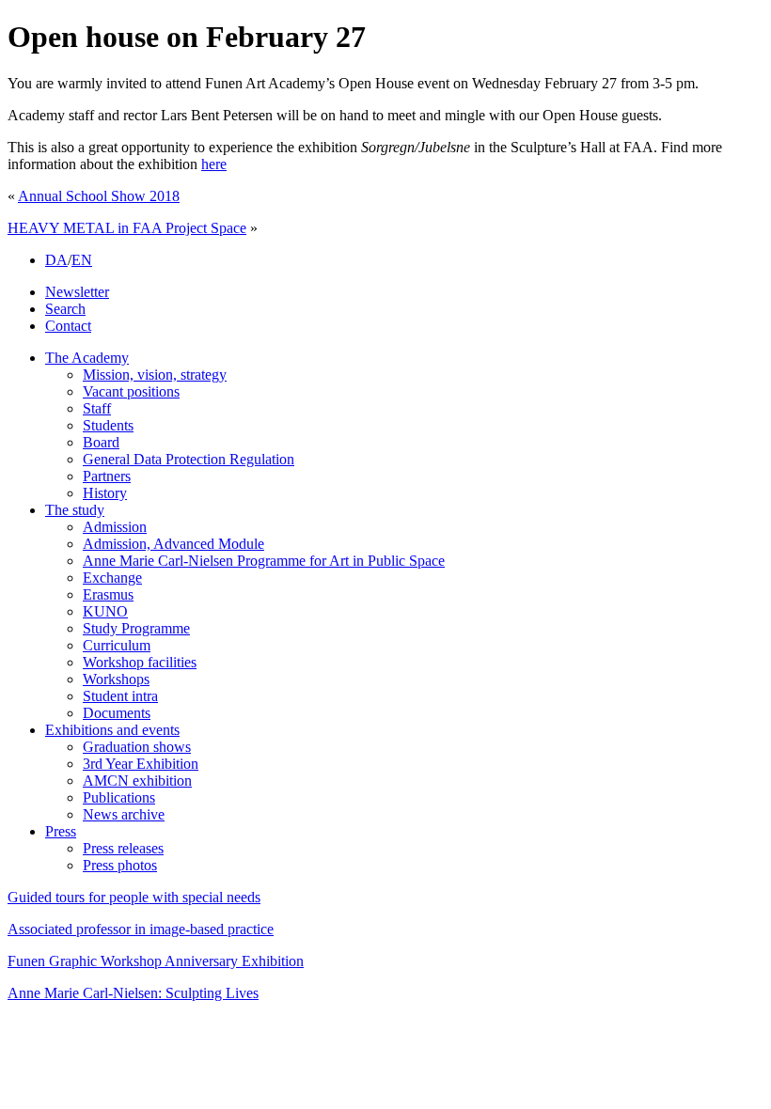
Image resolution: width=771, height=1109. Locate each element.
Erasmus (108, 594)
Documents (116, 713)
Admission (115, 527)
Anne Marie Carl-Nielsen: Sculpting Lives (133, 993)
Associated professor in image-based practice (141, 929)
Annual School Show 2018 (99, 196)
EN (81, 260)
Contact (68, 326)
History (105, 493)
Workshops (116, 679)
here (214, 164)
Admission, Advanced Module (173, 544)
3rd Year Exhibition (140, 764)
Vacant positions (131, 391)
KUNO (105, 611)
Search (65, 309)
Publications (119, 797)
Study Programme (136, 628)
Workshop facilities (140, 662)
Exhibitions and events (112, 730)
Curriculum (116, 645)
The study (74, 510)
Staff (97, 408)
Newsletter (77, 292)
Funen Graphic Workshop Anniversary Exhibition (156, 961)
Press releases (123, 848)
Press (60, 831)
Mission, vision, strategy (155, 375)
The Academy (87, 358)
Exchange (112, 578)
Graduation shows (137, 747)
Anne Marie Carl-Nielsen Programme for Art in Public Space (264, 561)
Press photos (120, 865)
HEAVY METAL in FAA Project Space (127, 228)
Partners (107, 476)
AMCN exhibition (137, 781)
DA (56, 260)
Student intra (120, 696)
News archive (124, 814)
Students (108, 425)
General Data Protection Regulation (188, 459)
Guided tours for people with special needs (134, 897)
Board (101, 442)
